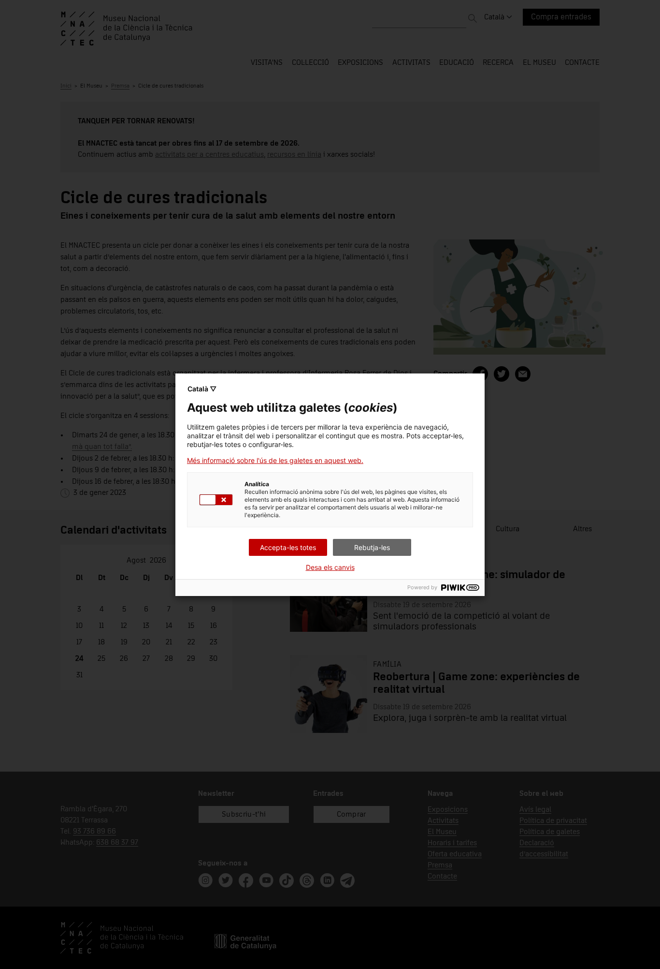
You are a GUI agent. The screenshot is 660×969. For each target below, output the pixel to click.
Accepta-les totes (288, 547)
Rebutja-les (372, 547)
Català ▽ (201, 389)
